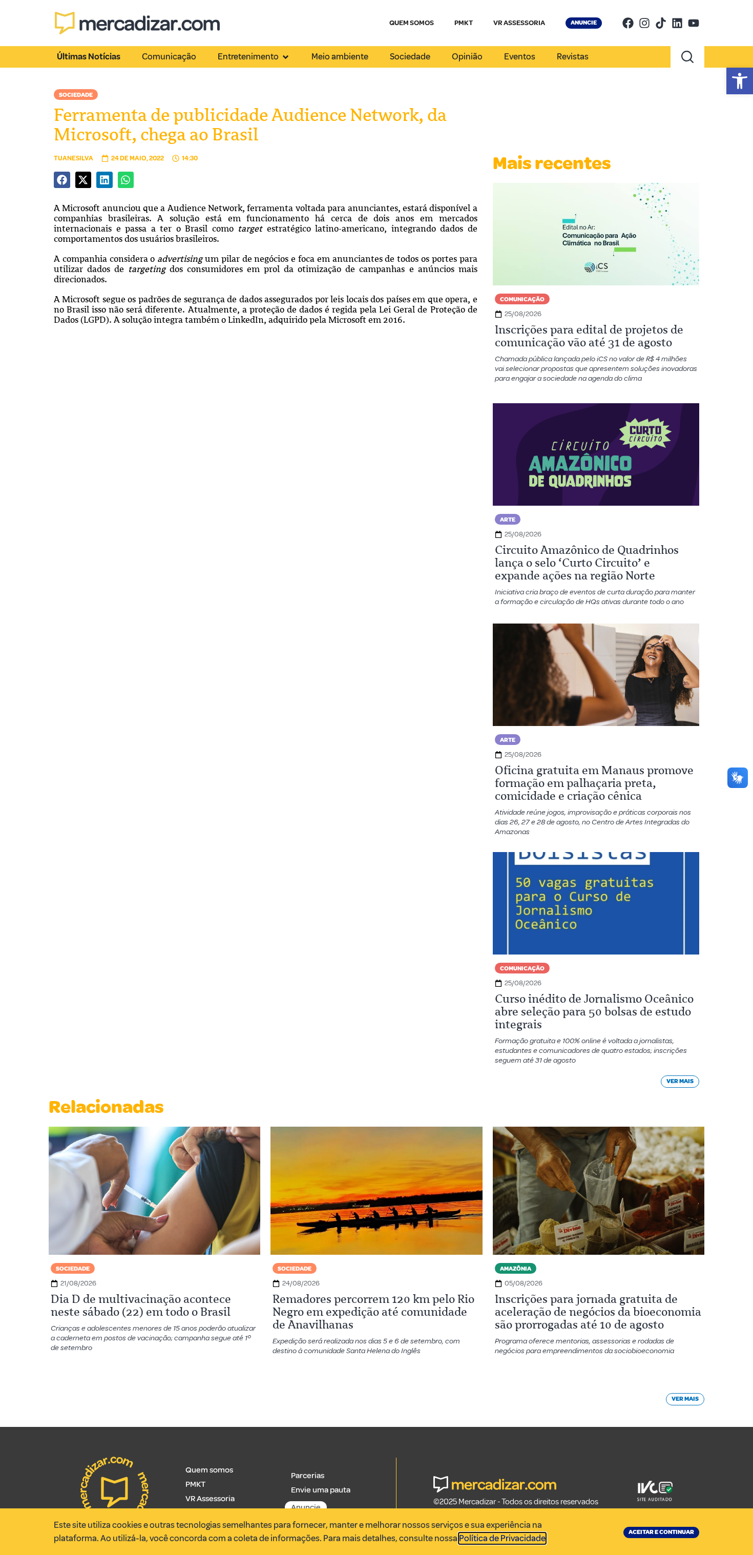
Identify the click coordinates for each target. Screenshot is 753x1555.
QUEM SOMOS (411, 22)
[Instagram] (644, 23)
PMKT (463, 22)
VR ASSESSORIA (519, 22)
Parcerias (307, 1475)
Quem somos (209, 1470)
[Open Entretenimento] (285, 57)
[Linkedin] (677, 23)
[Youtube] (693, 23)
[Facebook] (628, 23)
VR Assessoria (210, 1499)
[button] (739, 81)
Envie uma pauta (320, 1490)
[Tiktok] (660, 23)
